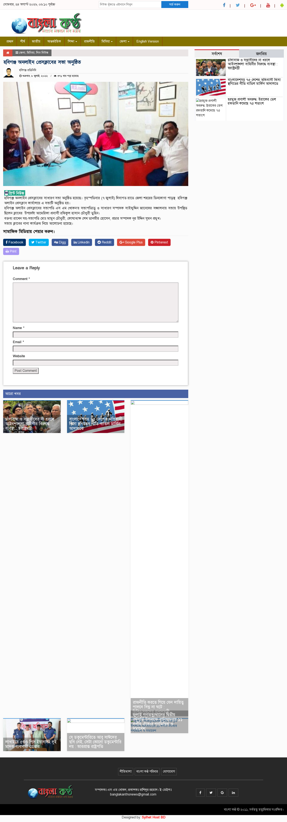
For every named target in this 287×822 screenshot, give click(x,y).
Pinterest (161, 242)
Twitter (40, 242)
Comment (21, 279)
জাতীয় (36, 41)
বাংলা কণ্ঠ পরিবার (147, 771)
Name (18, 328)
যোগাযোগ (169, 771)
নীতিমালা (126, 771)
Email (18, 342)
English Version (147, 41)
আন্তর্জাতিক (54, 41)
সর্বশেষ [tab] (217, 53)
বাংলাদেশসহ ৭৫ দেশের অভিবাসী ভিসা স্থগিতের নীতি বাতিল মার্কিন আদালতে (95, 424)
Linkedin (83, 242)
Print (13, 251)
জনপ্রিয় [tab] (261, 53)
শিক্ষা (71, 41)
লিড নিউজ (42, 52)
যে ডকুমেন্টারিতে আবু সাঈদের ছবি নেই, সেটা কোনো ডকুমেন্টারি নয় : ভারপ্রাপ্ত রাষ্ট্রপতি (95, 742)
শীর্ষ (22, 41)
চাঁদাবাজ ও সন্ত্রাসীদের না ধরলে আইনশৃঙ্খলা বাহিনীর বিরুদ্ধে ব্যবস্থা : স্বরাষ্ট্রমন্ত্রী (29, 424)
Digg (62, 242)
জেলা (123, 41)
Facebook (15, 242)
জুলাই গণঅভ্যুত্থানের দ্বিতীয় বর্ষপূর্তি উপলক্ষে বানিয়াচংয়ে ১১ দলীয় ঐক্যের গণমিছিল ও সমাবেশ (158, 721)
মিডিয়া (106, 41)
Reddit (106, 242)
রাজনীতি (89, 41)
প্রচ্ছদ (10, 41)
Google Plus (133, 242)
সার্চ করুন (174, 4)
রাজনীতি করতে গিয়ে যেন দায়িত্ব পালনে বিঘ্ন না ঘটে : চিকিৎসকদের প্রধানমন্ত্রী (158, 707)
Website (19, 356)
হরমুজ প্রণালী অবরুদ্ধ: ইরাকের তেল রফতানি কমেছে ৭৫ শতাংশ (252, 101)
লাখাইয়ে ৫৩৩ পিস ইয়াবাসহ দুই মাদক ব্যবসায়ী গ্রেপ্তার (31, 744)
